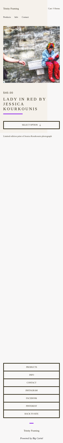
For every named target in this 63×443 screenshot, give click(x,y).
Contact (25, 17)
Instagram (32, 390)
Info (16, 17)
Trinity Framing (11, 8)
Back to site (31, 414)
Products (7, 17)
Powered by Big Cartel (31, 438)
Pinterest (31, 406)
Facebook (31, 398)
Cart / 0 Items (54, 8)
